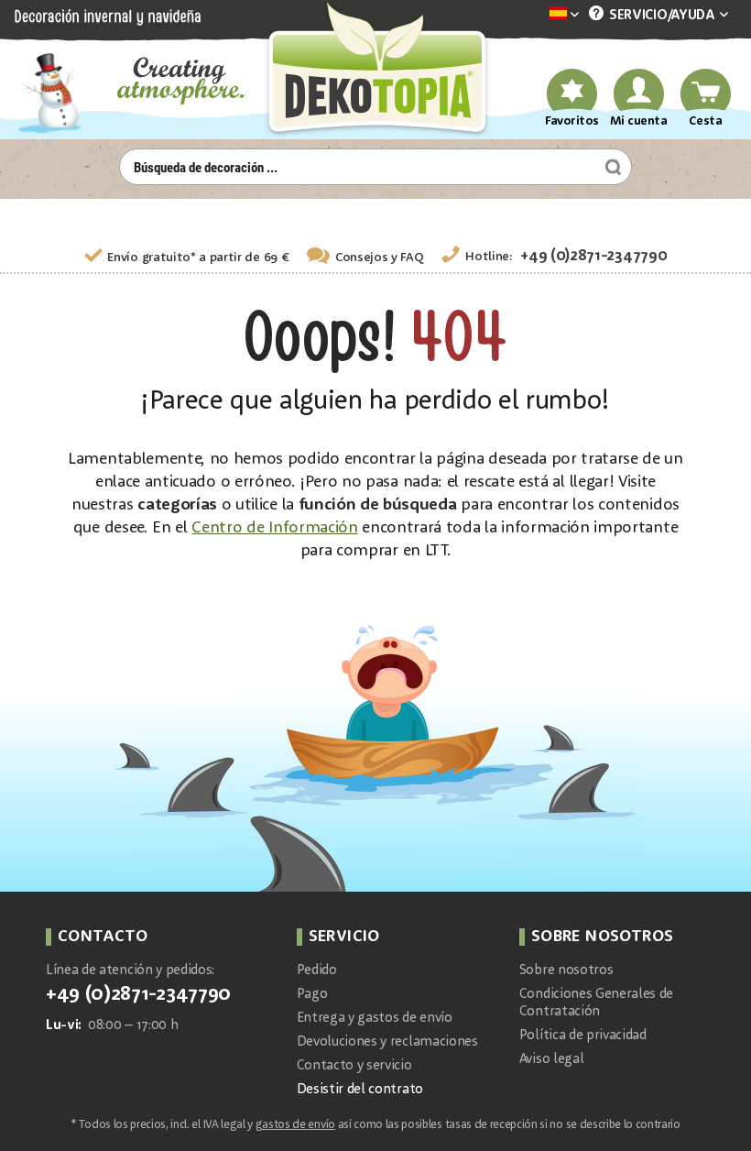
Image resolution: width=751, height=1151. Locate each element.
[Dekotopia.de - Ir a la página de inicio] (375, 70)
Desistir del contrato (360, 1090)
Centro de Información (274, 528)
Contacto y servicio (354, 1066)
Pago (312, 995)
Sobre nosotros (566, 971)
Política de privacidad (583, 1036)
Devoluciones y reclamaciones (387, 1042)
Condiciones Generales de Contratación (596, 1003)
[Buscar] (610, 166)
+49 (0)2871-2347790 (593, 256)
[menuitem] (536, 15)
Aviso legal (551, 1060)
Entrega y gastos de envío (374, 1018)
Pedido (317, 971)
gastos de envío (295, 1125)
